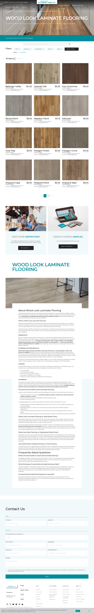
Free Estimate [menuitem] (39, 603)
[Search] (69, 44)
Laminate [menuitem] (38, 599)
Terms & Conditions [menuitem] (80, 599)
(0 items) (63, 8)
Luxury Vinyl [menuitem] (39, 592)
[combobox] (45, 44)
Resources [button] (16, 7)
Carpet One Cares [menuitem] (80, 594)
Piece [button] (49, 49)
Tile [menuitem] (37, 601)
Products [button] (7, 7)
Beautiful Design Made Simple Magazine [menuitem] (53, 596)
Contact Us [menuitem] (78, 596)
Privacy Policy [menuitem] (79, 601)
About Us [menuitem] (78, 589)
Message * (8, 557)
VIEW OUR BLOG (25, 247)
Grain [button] (58, 49)
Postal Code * (9, 549)
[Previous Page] (41, 195)
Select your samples (66, 246)
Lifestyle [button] (26, 49)
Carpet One (8, 11)
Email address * (51, 541)
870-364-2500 (24, 2)
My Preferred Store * (52, 549)
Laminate (21, 11)
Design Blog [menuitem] (52, 599)
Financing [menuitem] (38, 606)
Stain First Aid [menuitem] (66, 592)
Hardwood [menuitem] (38, 594)
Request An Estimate (77, 5)
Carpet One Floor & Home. (16, 607)
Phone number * (9, 541)
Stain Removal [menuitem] (66, 589)
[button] (59, 8)
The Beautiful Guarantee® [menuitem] (66, 597)
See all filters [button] (71, 49)
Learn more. (32, 611)
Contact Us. (30, 38)
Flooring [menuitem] (38, 589)
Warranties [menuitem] (65, 600)
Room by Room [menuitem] (79, 592)
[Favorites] (61, 8)
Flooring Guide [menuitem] (66, 594)
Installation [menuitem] (65, 602)
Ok (77, 610)
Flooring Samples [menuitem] (53, 592)
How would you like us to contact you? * (14, 534)
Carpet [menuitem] (37, 596)
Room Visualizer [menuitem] (53, 589)
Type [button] (16, 49)
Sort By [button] (19, 58)
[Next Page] (52, 195)
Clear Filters (23, 52)
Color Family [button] (38, 49)
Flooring (15, 11)
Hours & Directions (64, 5)
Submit (47, 576)
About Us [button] (24, 7)
